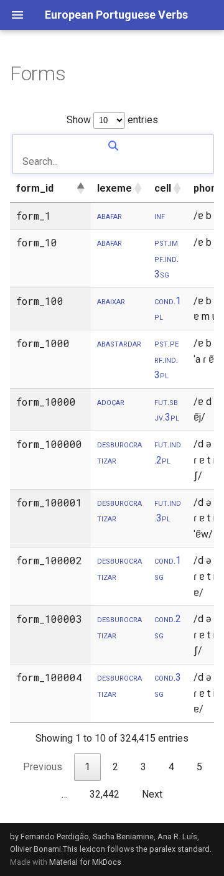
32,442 (104, 794)
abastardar (119, 343)
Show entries (112, 120)
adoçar (110, 402)
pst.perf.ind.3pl (166, 359)
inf (159, 215)
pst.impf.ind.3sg (166, 258)
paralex (162, 849)
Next (152, 794)
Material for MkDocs (85, 862)
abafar (109, 215)
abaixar (111, 301)
